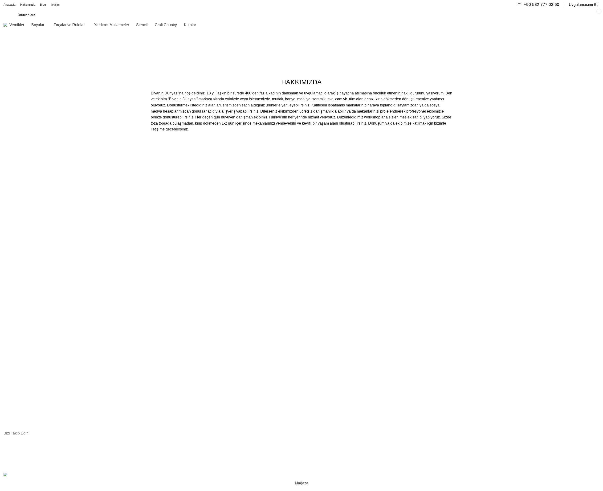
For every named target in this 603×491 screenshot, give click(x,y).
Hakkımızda (12, 293)
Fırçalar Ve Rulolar (17, 362)
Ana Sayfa (11, 57)
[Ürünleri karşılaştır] (518, 15)
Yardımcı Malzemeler (19, 378)
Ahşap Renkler (14, 418)
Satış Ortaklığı (14, 301)
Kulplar (9, 370)
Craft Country (14, 402)
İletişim (9, 334)
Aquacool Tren (14, 410)
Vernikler (10, 386)
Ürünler (9, 317)
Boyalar (9, 354)
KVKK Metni (12, 326)
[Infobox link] (538, 4)
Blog (7, 309)
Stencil (8, 394)
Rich (7, 426)
